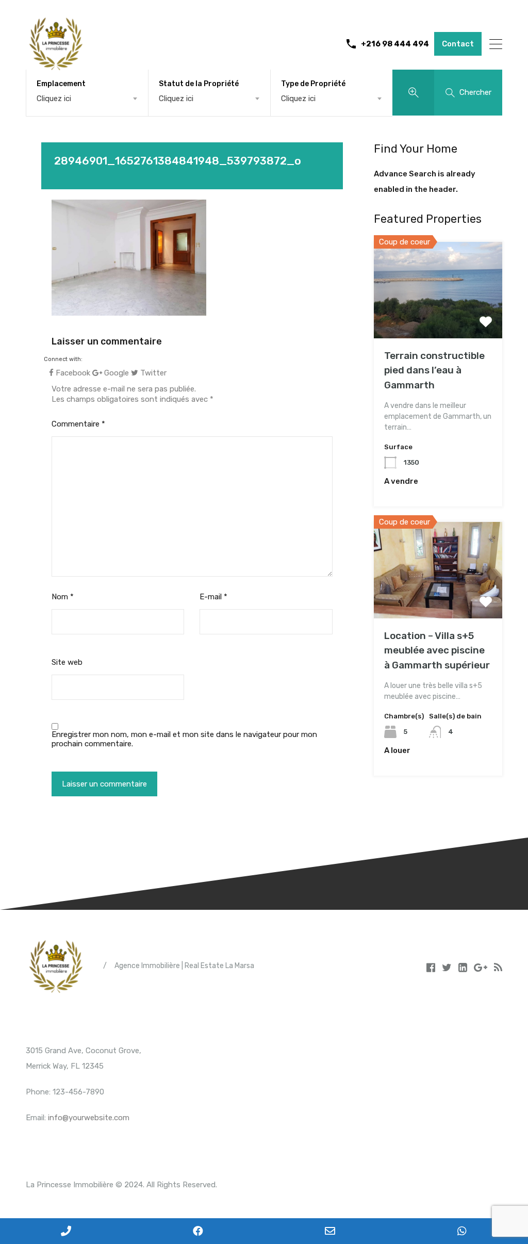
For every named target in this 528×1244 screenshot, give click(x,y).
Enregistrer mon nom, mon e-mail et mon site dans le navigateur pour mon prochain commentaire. (184, 739)
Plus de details (437, 319)
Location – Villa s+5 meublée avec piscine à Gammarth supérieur (437, 650)
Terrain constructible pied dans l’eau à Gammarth (434, 370)
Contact (458, 43)
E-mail (213, 596)
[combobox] (87, 98)
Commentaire (78, 424)
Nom (63, 596)
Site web (67, 662)
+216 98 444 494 (395, 43)
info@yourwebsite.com (88, 1117)
